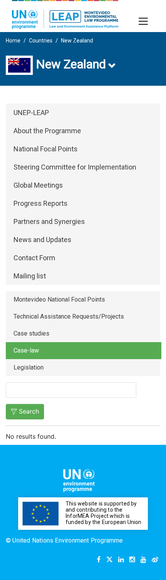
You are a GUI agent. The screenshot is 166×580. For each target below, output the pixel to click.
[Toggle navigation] (143, 21)
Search (29, 411)
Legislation (29, 367)
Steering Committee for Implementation (75, 167)
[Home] (65, 14)
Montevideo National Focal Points (59, 299)
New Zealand (77, 40)
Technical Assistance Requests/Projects (69, 316)
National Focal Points (46, 149)
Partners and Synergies (49, 221)
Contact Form (34, 258)
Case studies (31, 333)
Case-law (26, 350)
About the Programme (47, 131)
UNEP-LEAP (31, 113)
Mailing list (30, 276)
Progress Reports (41, 203)
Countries (41, 40)
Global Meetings (38, 185)
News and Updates (42, 240)
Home (13, 40)
